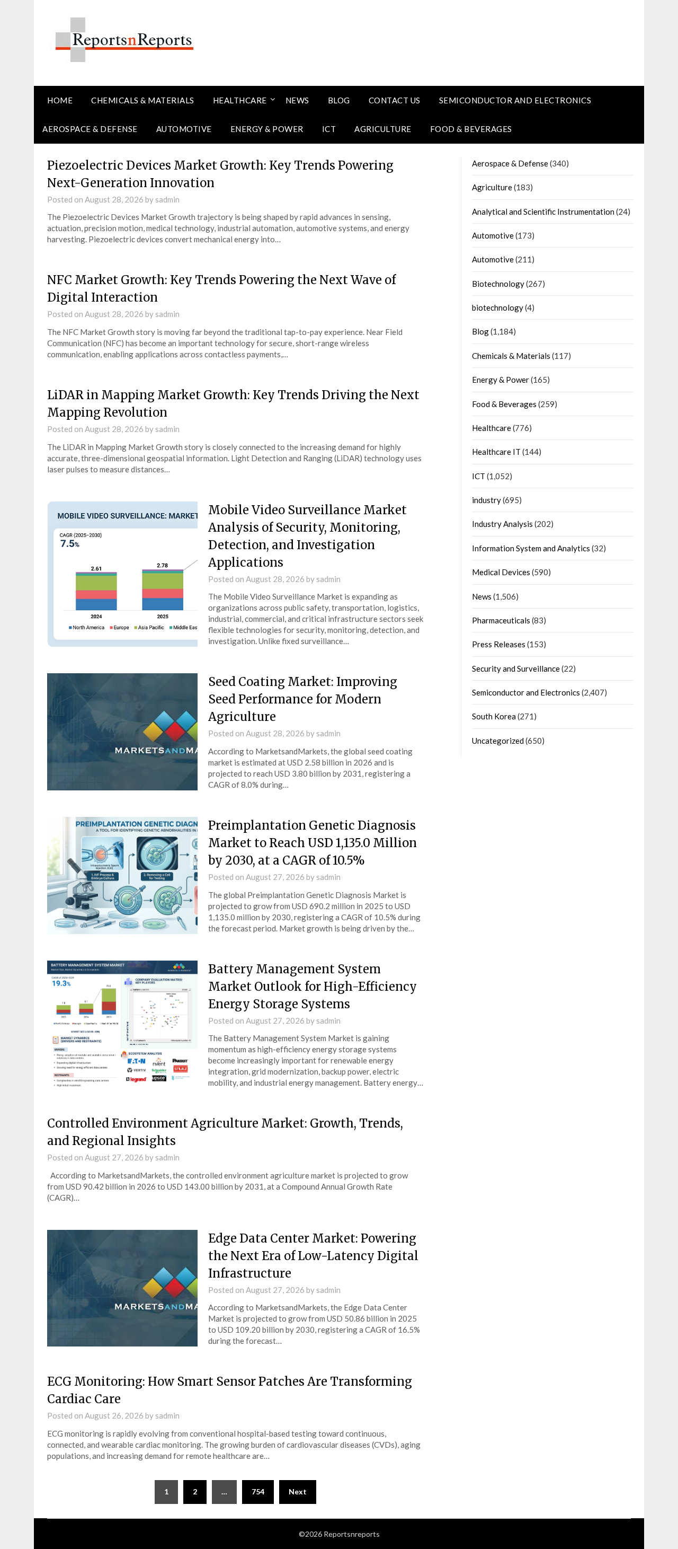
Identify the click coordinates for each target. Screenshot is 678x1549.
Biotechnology (498, 283)
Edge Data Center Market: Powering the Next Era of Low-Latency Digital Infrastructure (313, 1256)
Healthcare (240, 100)
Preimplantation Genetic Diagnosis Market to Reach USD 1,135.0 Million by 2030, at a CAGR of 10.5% (312, 843)
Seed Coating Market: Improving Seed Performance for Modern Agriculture (302, 699)
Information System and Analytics (531, 548)
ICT (329, 129)
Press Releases (498, 644)
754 (258, 1491)
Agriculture (383, 129)
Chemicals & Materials (142, 100)
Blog (339, 100)
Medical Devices (501, 572)
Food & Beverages (471, 129)
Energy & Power (267, 129)
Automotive (184, 129)
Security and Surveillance (516, 668)
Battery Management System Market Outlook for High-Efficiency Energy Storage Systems (312, 986)
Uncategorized (498, 740)
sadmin (167, 199)
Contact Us (395, 100)
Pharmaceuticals (501, 620)
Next (298, 1491)
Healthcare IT (496, 451)
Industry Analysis (502, 524)
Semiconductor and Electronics (515, 100)
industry (486, 500)
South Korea (494, 716)
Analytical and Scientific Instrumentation (543, 211)
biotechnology (497, 307)
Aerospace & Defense (90, 129)
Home (60, 100)
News (297, 100)
